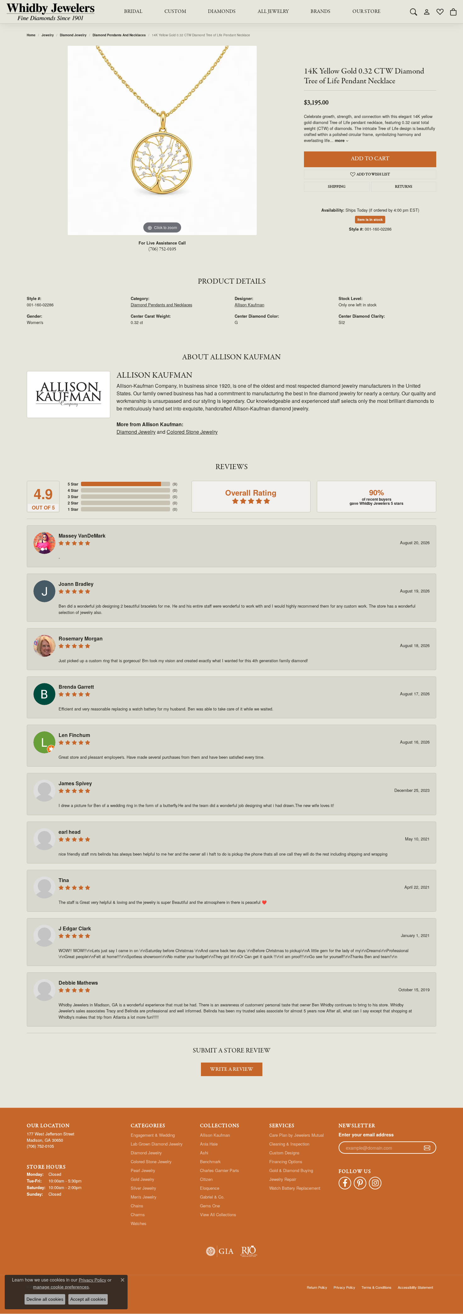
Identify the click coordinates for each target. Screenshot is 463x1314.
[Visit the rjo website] (248, 1251)
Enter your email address (366, 1134)
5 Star (73, 484)
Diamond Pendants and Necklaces (119, 35)
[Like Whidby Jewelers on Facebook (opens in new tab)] (345, 1183)
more (340, 140)
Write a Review (231, 1069)
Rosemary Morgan (81, 638)
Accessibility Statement (415, 1287)
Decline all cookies (44, 1299)
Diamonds (222, 11)
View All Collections (218, 1214)
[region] (162, 140)
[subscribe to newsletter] (427, 1147)
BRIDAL (133, 11)
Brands (320, 11)
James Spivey (75, 783)
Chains (137, 1206)
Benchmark (210, 1161)
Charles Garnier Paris (219, 1170)
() (175, 484)
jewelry (48, 35)
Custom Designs (284, 1153)
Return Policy (317, 1287)
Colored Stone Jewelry (192, 431)
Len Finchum (74, 735)
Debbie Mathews (78, 982)
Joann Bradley (76, 583)
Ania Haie (209, 1144)
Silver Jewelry (143, 1188)
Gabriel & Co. (212, 1197)
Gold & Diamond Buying (291, 1170)
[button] (413, 11)
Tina (64, 880)
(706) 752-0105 (162, 249)
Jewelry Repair (282, 1179)
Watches (138, 1223)
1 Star (73, 509)
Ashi (204, 1153)
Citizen (206, 1179)
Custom (175, 11)
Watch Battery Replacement (294, 1188)
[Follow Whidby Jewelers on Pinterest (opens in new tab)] (360, 1183)
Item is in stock (370, 219)
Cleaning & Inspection (289, 1144)
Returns (403, 186)
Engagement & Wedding (153, 1135)
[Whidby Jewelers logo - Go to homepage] (50, 11)
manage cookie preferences (61, 1286)
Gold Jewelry (142, 1179)
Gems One (210, 1206)
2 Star (73, 503)
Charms (138, 1214)
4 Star (73, 490)
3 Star (73, 496)
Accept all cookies (88, 1299)
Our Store (366, 11)
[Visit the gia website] (220, 1251)
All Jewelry (273, 11)
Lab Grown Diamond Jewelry (157, 1144)
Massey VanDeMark (82, 535)
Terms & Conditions (377, 1287)
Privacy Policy (344, 1287)
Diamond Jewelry (73, 35)
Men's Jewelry (144, 1197)
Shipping (337, 186)
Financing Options (285, 1161)
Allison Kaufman (249, 305)
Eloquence (209, 1188)
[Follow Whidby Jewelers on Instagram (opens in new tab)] (375, 1183)
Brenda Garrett (76, 686)
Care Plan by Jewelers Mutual (296, 1135)
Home (31, 35)
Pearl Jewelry (143, 1170)
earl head (70, 831)
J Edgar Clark (75, 928)
